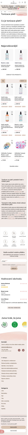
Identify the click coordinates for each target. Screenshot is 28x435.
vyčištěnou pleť (18, 191)
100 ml (10, 106)
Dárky (2, 406)
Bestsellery (4, 393)
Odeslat (14, 268)
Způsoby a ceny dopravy (7, 365)
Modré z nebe (11, 218)
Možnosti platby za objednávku (9, 363)
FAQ (2, 381)
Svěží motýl (18, 214)
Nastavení (13, 430)
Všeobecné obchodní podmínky (9, 371)
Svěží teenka (11, 216)
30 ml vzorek (4, 106)
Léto (2, 390)
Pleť (2, 396)
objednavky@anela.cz (6, 347)
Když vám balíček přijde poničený (9, 368)
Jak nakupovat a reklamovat (8, 360)
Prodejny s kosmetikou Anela (8, 376)
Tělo (2, 398)
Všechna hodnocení (14, 307)
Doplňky (3, 408)
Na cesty (3, 403)
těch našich (21, 197)
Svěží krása (21, 213)
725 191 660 (4, 349)
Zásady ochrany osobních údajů (9, 373)
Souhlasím (13, 427)
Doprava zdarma (5, 378)
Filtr (22, 81)
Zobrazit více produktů (13, 74)
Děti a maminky (5, 401)
